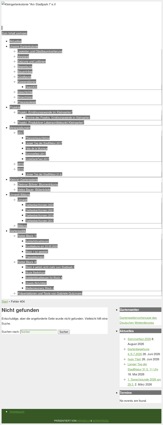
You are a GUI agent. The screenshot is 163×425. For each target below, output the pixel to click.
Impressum (17, 411)
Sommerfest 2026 (139, 339)
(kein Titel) (134, 359)
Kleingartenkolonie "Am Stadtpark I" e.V (71, 13)
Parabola (83, 420)
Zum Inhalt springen (14, 33)
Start (5, 301)
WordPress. (101, 420)
